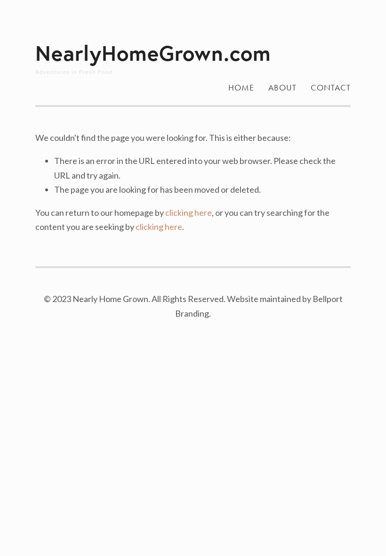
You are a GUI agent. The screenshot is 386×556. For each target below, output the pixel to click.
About (282, 87)
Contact (331, 87)
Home (241, 87)
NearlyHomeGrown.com (153, 52)
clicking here (188, 212)
